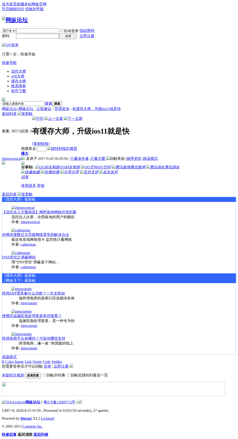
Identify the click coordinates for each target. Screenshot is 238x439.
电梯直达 (28, 149)
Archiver (18, 402)
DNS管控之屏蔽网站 (19, 257)
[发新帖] (25, 114)
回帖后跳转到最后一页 (89, 375)
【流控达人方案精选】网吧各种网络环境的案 (39, 212)
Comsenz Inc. (33, 426)
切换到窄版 (34, 9)
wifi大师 (17, 76)
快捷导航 (9, 63)
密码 (5, 36)
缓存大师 (18, 81)
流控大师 (18, 71)
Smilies (56, 362)
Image (19, 362)
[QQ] (6, 402)
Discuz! (26, 418)
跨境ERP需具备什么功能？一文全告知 (33, 293)
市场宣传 (61, 109)
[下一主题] (73, 119)
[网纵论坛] (15, 20)
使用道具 (28, 186)
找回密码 (86, 31)
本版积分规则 (13, 375)
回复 (25, 177)
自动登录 (71, 31)
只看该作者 (79, 159)
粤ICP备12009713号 (59, 402)
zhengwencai (11, 159)
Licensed (47, 418)
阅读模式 (150, 159)
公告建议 (43, 109)
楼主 (25, 153)
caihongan (28, 244)
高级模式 (9, 357)
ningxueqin (29, 303)
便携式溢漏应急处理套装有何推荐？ (32, 316)
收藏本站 (24, 4)
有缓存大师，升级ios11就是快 (96, 109)
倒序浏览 (133, 159)
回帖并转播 (55, 375)
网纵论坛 (9, 109)
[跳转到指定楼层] (62, 149)
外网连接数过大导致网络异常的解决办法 (35, 235)
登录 (47, 366)
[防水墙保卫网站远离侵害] (80, 402)
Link (28, 362)
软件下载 (18, 91)
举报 (40, 186)
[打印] (37, 119)
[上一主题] (53, 119)
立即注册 (86, 36)
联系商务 (18, 86)
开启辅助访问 (13, 9)
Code (46, 362)
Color (9, 362)
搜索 (48, 103)
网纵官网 (39, 4)
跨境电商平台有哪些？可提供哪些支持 (33, 338)
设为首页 (9, 4)
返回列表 (9, 114)
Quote (37, 362)
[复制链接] (41, 144)
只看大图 (97, 159)
